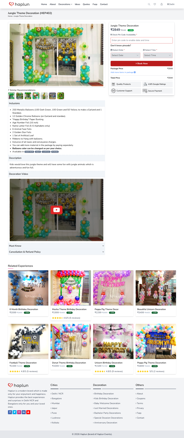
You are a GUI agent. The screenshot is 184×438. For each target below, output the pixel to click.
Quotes (86, 4)
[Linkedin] (24, 412)
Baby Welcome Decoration (107, 403)
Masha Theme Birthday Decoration (69, 309)
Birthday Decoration (104, 393)
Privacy (140, 408)
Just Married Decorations (106, 408)
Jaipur (54, 408)
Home (44, 4)
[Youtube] (28, 412)
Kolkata (55, 422)
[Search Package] (149, 4)
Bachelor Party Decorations (107, 413)
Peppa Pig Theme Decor (107, 309)
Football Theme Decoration (23, 362)
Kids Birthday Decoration (106, 398)
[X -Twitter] (15, 412)
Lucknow (55, 417)
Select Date (118, 50)
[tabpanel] (56, 55)
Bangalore (56, 398)
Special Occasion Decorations (108, 417)
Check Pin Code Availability (124, 34)
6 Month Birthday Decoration (24, 309)
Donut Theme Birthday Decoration (69, 362)
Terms (139, 403)
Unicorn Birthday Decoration (108, 362)
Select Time (151, 50)
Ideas (77, 4)
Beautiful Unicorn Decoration (151, 309)
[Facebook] (10, 412)
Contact (104, 4)
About (53, 4)
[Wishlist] (154, 4)
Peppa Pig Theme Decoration (151, 362)
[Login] (161, 4)
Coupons (140, 398)
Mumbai (55, 403)
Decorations (64, 4)
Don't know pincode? (121, 45)
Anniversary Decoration (105, 422)
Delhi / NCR (57, 393)
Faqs (95, 4)
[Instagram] (19, 412)
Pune (54, 413)
